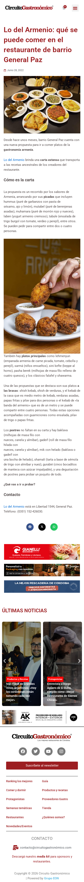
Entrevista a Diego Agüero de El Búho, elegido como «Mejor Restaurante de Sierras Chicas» (62, 691)
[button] (75, 8)
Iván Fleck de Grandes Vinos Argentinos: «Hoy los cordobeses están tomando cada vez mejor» (21, 691)
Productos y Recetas (17, 679)
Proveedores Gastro (55, 799)
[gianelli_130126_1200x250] (42, 551)
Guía (45, 781)
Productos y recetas (55, 790)
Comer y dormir (16, 790)
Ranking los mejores (19, 781)
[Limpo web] (42, 588)
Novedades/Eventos (19, 826)
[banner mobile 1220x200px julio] (42, 570)
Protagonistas (55, 679)
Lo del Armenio (14, 160)
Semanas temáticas (19, 808)
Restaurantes (15, 817)
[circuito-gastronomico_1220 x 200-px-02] (42, 717)
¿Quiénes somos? (53, 817)
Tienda (46, 808)
